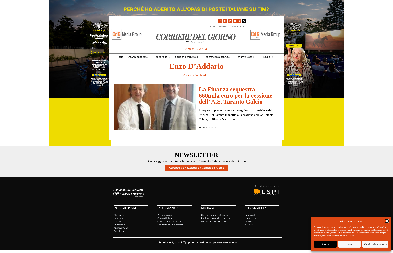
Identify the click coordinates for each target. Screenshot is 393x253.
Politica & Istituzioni (186, 57)
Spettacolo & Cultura (218, 57)
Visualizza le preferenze (375, 244)
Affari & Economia (138, 57)
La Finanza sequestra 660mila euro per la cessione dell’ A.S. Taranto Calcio (235, 95)
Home (120, 57)
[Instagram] (225, 21)
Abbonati (223, 26)
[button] (386, 221)
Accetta (325, 244)
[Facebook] (220, 21)
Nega (349, 244)
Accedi (212, 26)
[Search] (244, 21)
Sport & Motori (246, 57)
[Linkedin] (230, 21)
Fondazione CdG (238, 26)
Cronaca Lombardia (195, 75)
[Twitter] (239, 21)
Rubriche (267, 57)
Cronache (161, 57)
